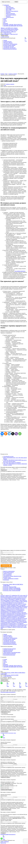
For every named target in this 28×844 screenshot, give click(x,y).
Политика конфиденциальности (8, 692)
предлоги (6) (19, 622)
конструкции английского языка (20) (9, 604)
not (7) (16, 596)
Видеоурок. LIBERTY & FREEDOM (11, 588)
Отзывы (5, 18)
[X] (12, 433)
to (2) (3, 601)
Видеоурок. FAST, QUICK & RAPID (11, 590)
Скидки (5, 20)
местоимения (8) (10, 619)
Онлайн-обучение (7, 41)
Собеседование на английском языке (11, 652)
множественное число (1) (20, 619)
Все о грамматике (7, 574)
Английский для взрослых (9, 47)
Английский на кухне (8, 456)
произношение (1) (13, 624)
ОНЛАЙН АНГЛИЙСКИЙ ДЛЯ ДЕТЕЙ (12, 25)
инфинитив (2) (8, 601)
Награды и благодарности (12, 11)
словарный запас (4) (11, 613)
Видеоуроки (6, 579)
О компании (6, 5)
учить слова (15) (23, 595)
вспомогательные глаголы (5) (19, 597)
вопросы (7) (3, 621)
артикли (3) (8, 618)
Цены (4, 19)
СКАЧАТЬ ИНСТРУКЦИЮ (6, 789)
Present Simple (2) (8, 597)
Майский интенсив (7, 651)
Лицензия (8, 12)
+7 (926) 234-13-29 (7, 33)
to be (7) (2, 597)
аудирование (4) (20, 610)
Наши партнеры (9, 7)
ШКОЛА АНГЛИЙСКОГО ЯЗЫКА (9, 28)
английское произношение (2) (7, 615)
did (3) (22, 601)
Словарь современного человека (10, 578)
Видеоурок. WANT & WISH (9, 586)
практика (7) (21, 602)
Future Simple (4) (7, 600)
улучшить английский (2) (17, 618)
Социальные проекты (11, 14)
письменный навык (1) (20, 615)
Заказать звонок (4, 35)
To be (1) (6, 599)
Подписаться (5, 565)
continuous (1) (4, 610)
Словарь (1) (10, 627)
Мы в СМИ (8, 9)
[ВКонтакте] (2, 433)
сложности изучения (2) (11, 617)
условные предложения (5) (12, 621)
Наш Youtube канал (10, 8)
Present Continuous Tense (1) (13, 605)
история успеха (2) (20, 608)
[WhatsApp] (19, 433)
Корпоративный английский (10, 48)
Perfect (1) (14, 622)
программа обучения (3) (21, 613)
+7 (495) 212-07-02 (5, 36)
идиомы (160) (9, 626)
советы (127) (8, 595)
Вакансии (8, 16)
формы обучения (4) (22, 606)
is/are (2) (2, 599)
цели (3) (16, 602)
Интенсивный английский (9, 642)
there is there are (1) (10, 596)
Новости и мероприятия (8, 571)
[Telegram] (9, 433)
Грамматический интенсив (9, 648)
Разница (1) (3, 626)
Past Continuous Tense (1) (18, 607)
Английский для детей (8, 46)
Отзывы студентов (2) (10, 608)
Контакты (5, 23)
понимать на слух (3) (12, 610)
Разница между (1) (13, 623)
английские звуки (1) (22, 624)
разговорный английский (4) (16, 611)
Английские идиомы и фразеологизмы (12, 576)
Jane (5, 85)
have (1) (13, 601)
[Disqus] (14, 497)
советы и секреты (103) (18, 626)
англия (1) (3, 595)
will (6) (25, 596)
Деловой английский (8, 650)
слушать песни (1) (15, 600)
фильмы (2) (3, 596)
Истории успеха (7, 577)
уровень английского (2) (12, 606)
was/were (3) (21, 596)
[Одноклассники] (5, 433)
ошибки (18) (18, 599)
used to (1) (20, 604)
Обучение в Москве (7, 42)
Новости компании (10, 13)
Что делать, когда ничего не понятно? (12, 462)
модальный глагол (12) (6, 612)
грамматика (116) (16, 595)
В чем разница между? (8, 572)
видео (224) (20, 627)
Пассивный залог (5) (7, 622)
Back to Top (3, 842)
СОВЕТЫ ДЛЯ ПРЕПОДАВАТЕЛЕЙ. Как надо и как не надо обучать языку (15, 460)
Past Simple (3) (12, 599)
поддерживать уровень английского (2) (10, 616)
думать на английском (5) (8, 602)
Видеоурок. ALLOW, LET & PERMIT (12, 589)
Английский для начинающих (10, 44)
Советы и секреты (10, 84)
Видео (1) (15, 627)
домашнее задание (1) (16, 612)
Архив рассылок (10, 17)
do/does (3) (18, 601)
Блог (4, 22)
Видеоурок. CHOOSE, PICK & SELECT (12, 24)
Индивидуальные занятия (9, 45)
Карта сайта (6, 669)
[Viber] (16, 433)
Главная (5, 40)
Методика (8, 6)
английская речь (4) (5, 611)
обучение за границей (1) (6, 607)
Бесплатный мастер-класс (9, 654)
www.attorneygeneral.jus (20, 271)
